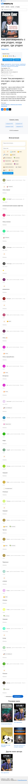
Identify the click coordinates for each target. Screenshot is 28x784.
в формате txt (19, 123)
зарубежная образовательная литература (13, 65)
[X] (10, 109)
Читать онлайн (8, 59)
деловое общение (5, 104)
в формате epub (9, 126)
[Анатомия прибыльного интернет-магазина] (20, 743)
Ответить (5, 192)
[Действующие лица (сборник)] (7, 743)
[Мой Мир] (7, 109)
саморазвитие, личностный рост (11, 64)
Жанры (12, 6)
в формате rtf (19, 126)
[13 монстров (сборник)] (7, 721)
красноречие (4, 106)
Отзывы (17, 6)
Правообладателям (22, 780)
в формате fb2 (9, 123)
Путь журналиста (18, 722)
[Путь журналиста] (20, 720)
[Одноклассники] (5, 109)
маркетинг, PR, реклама (12, 66)
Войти (4, 0)
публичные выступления (16, 104)
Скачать (17, 59)
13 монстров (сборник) (6, 723)
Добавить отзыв (8, 173)
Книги (2, 6)
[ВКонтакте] (2, 109)
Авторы (7, 6)
